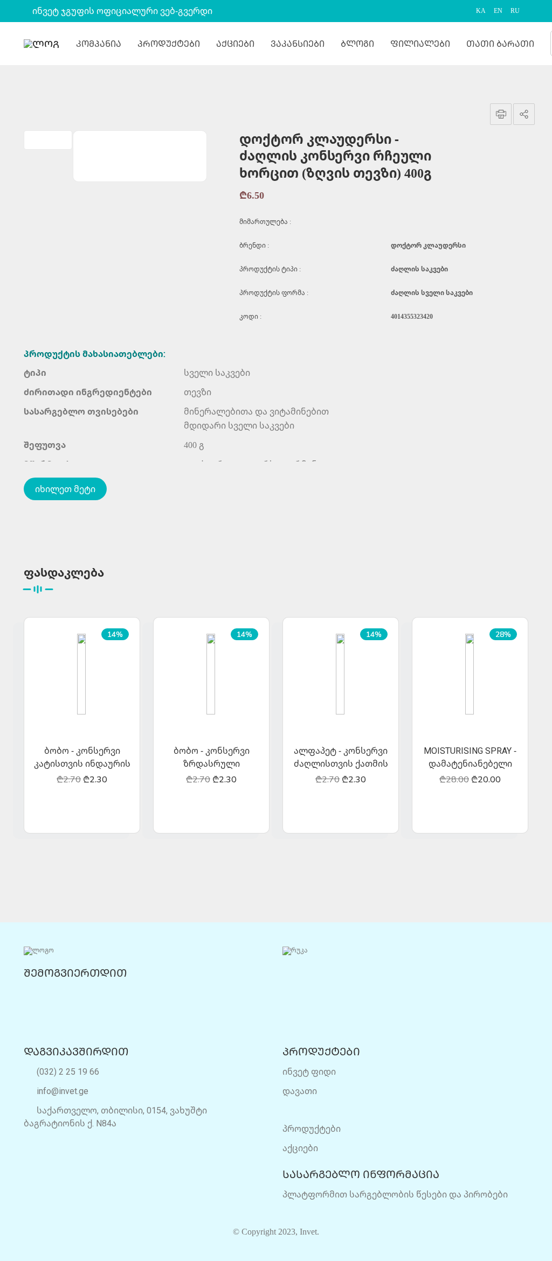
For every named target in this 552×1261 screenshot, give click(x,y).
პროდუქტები (168, 44)
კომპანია (98, 44)
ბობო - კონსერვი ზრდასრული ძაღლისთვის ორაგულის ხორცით (211, 758)
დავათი (299, 1091)
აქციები (235, 44)
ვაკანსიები (298, 44)
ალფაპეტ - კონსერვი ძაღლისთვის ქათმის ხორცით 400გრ (341, 758)
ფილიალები (420, 44)
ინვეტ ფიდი (309, 1071)
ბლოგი (357, 44)
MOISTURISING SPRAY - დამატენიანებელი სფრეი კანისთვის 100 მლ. (470, 758)
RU (515, 11)
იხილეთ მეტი (65, 489)
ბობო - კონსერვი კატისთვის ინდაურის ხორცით (82, 758)
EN (498, 11)
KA (481, 11)
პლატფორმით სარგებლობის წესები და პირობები (395, 1194)
